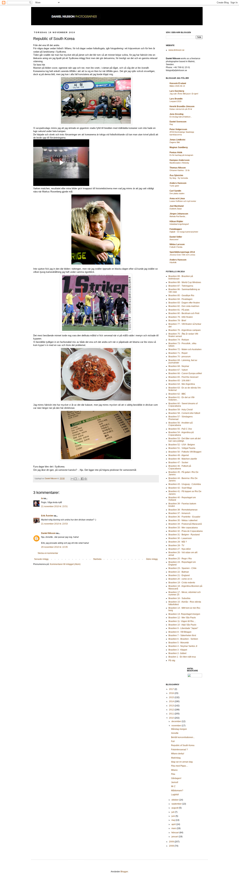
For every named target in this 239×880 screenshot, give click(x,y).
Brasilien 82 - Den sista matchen (183, 306)
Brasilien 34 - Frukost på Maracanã (185, 524)
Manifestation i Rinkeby (179, 163)
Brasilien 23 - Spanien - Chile (182, 568)
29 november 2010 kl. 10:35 (54, 547)
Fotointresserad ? (179, 749)
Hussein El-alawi (178, 83)
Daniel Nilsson (48, 533)
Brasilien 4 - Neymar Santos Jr (182, 646)
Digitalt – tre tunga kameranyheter (184, 232)
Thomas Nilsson (178, 167)
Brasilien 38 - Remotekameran (183, 510)
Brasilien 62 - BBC (177, 394)
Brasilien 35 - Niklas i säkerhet (182, 520)
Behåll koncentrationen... (183, 737)
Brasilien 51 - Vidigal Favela (181, 448)
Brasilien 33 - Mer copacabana (183, 527)
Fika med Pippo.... (179, 766)
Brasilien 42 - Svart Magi (180, 488)
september (176, 804)
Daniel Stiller (176, 237)
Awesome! (174, 239)
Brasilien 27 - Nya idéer (179, 549)
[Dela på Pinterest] (85, 479)
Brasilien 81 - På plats (178, 310)
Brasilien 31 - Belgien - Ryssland (184, 534)
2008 (171, 846)
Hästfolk (173, 262)
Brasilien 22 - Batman (178, 572)
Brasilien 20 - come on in (180, 579)
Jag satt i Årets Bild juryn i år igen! (184, 94)
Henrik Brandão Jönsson (182, 106)
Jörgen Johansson (179, 214)
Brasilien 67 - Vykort (178, 370)
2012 (171, 709)
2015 (171, 697)
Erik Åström (47, 515)
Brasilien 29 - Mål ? (177, 542)
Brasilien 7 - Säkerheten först (182, 635)
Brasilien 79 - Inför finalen (180, 317)
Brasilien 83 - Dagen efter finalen (184, 302)
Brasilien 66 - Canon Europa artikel (185, 373)
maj (173, 820)
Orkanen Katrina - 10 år (180, 170)
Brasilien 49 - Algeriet (178, 455)
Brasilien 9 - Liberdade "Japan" (183, 628)
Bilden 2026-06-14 (177, 86)
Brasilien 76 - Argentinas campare (184, 330)
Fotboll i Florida (176, 247)
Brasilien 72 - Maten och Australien (185, 349)
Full (173, 741)
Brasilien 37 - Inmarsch (179, 513)
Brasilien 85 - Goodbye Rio (181, 295)
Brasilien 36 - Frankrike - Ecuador (184, 517)
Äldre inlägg (152, 559)
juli (173, 812)
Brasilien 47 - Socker (178, 462)
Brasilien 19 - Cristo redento (181, 582)
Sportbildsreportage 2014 (182, 252)
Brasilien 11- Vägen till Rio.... (182, 621)
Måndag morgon (179, 729)
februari (175, 832)
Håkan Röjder (176, 221)
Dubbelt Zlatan (176, 209)
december (176, 721)
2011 (171, 713)
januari (175, 836)
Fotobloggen (176, 229)
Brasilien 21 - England (179, 575)
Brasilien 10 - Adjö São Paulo (182, 625)
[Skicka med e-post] (72, 479)
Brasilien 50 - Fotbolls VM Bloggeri (184, 452)
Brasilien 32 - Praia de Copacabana (185, 531)
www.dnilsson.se (176, 50)
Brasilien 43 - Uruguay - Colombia (184, 484)
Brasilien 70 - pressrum (179, 356)
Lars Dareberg (177, 91)
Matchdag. (176, 758)
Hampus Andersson (179, 160)
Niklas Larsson (177, 244)
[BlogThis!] (75, 479)
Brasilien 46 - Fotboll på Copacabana (179, 467)
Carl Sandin (175, 191)
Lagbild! (175, 794)
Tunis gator (174, 186)
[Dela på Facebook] (82, 479)
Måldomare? (177, 790)
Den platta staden (177, 193)
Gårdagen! (176, 778)
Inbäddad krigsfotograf (179, 224)
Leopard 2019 (175, 101)
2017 (171, 689)
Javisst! (174, 782)
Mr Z (173, 786)
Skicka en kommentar (48, 553)
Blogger (124, 871)
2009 (171, 841)
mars (174, 828)
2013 (171, 705)
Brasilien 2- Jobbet (177, 653)
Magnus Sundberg (179, 147)
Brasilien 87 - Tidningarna (180, 286)
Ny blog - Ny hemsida (179, 178)
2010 (171, 718)
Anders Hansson (178, 183)
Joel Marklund (177, 206)
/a (42, 498)
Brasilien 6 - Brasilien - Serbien (183, 639)
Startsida (97, 559)
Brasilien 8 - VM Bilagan (179, 632)
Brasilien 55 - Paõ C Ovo (180, 429)
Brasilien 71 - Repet (177, 353)
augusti (175, 808)
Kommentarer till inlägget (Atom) (65, 564)
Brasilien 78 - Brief (177, 320)
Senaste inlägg (41, 559)
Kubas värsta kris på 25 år (181, 109)
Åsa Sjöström (176, 175)
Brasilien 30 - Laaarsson (180, 538)
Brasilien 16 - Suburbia (179, 598)
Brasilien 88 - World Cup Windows (184, 282)
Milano (174, 770)
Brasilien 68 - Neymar (178, 366)
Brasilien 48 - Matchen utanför (182, 459)
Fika (173, 774)
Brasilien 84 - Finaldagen (180, 299)
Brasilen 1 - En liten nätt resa (182, 657)
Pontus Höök (176, 152)
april (173, 824)
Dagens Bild (175, 142)
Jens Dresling (176, 114)
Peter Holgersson (178, 129)
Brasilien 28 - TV (176, 545)
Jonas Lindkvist (177, 139)
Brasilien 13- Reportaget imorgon (184, 614)
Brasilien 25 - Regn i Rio (180, 558)
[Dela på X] (79, 479)
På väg (171, 660)
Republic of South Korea (182, 745)
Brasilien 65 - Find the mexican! (183, 377)
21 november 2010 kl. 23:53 (54, 524)
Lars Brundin (176, 99)
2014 (171, 701)
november (176, 725)
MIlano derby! (177, 753)
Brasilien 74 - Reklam (178, 340)
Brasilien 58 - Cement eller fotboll (184, 413)
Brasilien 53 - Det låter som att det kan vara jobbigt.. (184, 439)
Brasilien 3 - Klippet (177, 650)
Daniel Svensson (178, 121)
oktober (175, 800)
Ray (171, 124)
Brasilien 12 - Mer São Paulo (182, 617)
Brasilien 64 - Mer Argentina (181, 384)
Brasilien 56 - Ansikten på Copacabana (180, 424)
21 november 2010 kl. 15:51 (54, 506)
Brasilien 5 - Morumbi (178, 642)
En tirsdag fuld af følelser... (181, 117)
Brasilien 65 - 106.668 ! (179, 380)
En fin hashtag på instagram (181, 155)
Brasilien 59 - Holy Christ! (180, 409)
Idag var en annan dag (182, 762)
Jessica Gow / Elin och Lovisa (182, 255)
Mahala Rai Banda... (178, 216)
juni (173, 816)
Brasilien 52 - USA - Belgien (181, 444)
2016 (171, 693)
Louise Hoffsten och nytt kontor (183, 201)
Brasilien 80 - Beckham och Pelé (183, 313)
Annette (174, 733)
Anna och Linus (177, 198)
